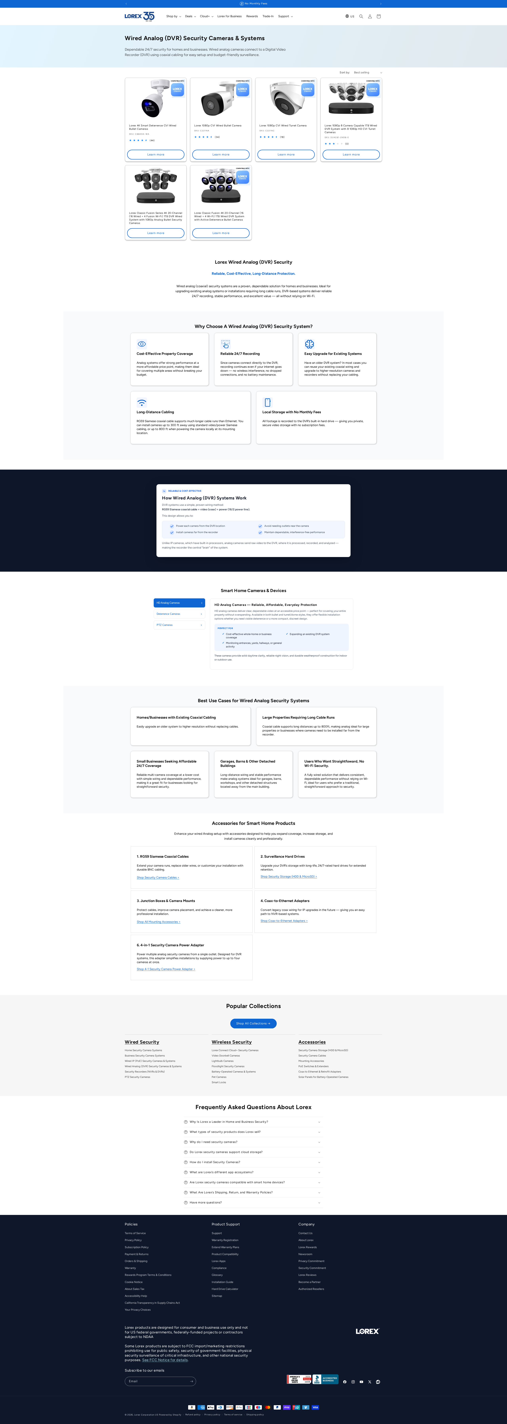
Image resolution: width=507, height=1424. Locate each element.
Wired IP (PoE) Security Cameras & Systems (150, 1060)
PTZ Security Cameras (137, 1076)
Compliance (219, 1268)
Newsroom (305, 1254)
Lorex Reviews (307, 1275)
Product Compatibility (225, 1254)
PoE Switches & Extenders (313, 1066)
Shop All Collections (251, 1023)
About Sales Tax (134, 1289)
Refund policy (193, 1414)
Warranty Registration (225, 1240)
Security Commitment (312, 1268)
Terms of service (233, 1414)
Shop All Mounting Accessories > (158, 922)
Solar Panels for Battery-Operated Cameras (323, 1076)
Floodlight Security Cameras (228, 1066)
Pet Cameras (219, 1076)
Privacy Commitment (311, 1261)
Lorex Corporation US (146, 1415)
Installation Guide (222, 1282)
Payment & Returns (137, 1254)
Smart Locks (219, 1082)
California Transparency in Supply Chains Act (152, 1303)
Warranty (130, 1268)
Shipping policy (255, 1414)
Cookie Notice (134, 1282)
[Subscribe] (191, 1381)
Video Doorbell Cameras (226, 1055)
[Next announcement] (380, 4)
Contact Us (305, 1233)
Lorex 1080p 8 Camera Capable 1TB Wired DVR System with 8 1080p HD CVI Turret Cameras (351, 129)
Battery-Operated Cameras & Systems (234, 1071)
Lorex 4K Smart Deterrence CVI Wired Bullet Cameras (152, 127)
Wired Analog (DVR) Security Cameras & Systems (153, 1066)
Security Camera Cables (312, 1055)
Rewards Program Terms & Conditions (148, 1275)
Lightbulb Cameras (222, 1060)
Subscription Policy (137, 1247)
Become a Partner (309, 1282)
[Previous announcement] (126, 4)
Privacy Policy (133, 1240)
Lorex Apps (219, 1261)
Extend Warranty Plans (225, 1247)
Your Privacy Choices (138, 1310)
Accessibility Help (136, 1296)
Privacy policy (212, 1414)
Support (217, 1233)
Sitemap (217, 1296)
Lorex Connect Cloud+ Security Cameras (235, 1050)
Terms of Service (135, 1233)
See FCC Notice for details (165, 1360)
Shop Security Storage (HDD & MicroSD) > (289, 876)
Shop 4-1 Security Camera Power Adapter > (166, 969)
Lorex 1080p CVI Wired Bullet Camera (218, 125)
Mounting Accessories (311, 1060)
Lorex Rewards (307, 1247)
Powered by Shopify (170, 1415)
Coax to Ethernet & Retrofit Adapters (319, 1071)
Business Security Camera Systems (145, 1055)
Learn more (155, 154)
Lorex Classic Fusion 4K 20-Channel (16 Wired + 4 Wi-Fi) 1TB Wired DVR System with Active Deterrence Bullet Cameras (219, 216)
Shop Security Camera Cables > (158, 877)
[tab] (179, 602)
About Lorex (306, 1240)
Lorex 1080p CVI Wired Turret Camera (283, 125)
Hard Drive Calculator (225, 1289)
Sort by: (345, 72)
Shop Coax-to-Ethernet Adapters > (284, 921)
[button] (173, 16)
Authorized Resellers (311, 1289)
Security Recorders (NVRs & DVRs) (145, 1071)
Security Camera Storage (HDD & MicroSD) (323, 1050)
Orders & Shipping (136, 1261)
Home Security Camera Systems (143, 1050)
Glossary (217, 1275)
